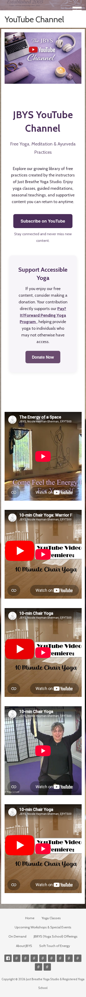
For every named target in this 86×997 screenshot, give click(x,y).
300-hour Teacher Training (43, 958)
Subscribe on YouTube (43, 221)
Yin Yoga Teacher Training (60, 958)
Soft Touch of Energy (54, 946)
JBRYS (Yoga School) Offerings (56, 936)
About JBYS (24, 946)
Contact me (16, 958)
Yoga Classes (51, 918)
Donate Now (43, 357)
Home (29, 918)
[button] (78, 8)
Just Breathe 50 (77, 958)
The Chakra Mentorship (38, 967)
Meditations (51, 958)
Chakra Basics (47, 967)
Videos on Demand (25, 958)
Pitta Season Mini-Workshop (34, 958)
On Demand (17, 936)
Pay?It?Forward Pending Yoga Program (43, 315)
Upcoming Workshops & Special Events (43, 927)
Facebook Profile (8, 958)
